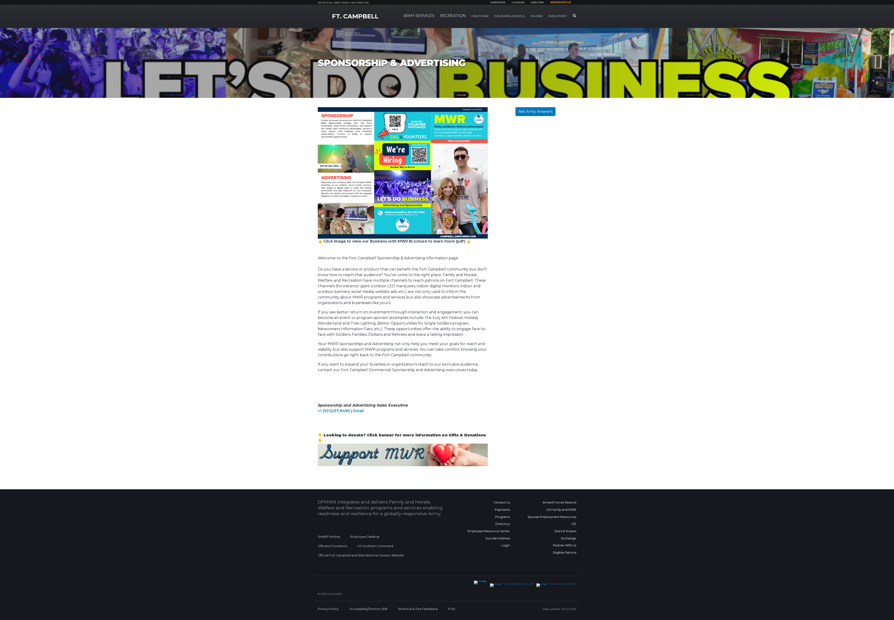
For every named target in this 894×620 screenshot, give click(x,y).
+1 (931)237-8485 (334, 411)
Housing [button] (536, 16)
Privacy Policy (328, 609)
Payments (502, 509)
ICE (574, 524)
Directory (537, 2)
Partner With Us (564, 545)
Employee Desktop (365, 536)
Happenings (497, 2)
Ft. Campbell (355, 16)
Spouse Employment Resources (552, 517)
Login (505, 545)
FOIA (451, 609)
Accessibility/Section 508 (368, 609)
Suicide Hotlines (497, 538)
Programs (502, 517)
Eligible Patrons (564, 552)
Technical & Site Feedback (418, 609)
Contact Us (502, 502)
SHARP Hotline (329, 536)
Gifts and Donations (332, 546)
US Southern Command (375, 546)
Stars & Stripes (565, 531)
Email (358, 411)
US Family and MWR (561, 509)
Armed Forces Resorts (559, 502)
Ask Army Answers (535, 111)
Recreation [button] (453, 16)
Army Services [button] (418, 16)
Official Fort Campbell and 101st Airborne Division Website (361, 555)
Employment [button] (558, 16)
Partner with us (560, 2)
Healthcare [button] (480, 16)
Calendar (518, 2)
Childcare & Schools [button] (509, 16)
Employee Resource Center (489, 531)
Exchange (568, 538)
